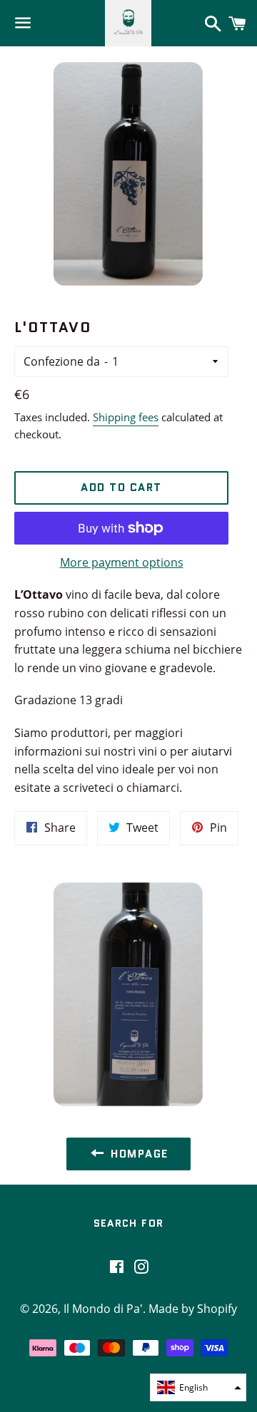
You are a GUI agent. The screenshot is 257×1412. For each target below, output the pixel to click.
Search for (129, 1223)
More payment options (121, 562)
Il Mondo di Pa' (103, 1308)
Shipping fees (125, 417)
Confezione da (62, 361)
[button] (198, 1387)
